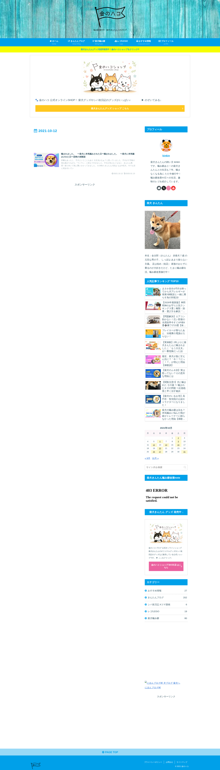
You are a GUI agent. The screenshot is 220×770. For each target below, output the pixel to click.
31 (184, 452)
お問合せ (169, 762)
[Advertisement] (85, 141)
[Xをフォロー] (164, 188)
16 (178, 445)
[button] (185, 467)
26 (154, 452)
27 (160, 452)
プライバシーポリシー (153, 762)
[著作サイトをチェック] (159, 188)
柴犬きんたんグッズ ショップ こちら (110, 108)
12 (154, 445)
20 (160, 448)
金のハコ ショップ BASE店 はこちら (166, 566)
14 (166, 445)
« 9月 (147, 458)
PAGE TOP (111, 752)
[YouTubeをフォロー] (173, 188)
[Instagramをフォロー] (168, 188)
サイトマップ (182, 762)
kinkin (166, 155)
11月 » (155, 458)
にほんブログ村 (153, 687)
